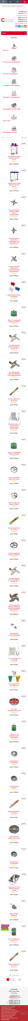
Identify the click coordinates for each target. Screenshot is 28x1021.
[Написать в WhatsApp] (22, 26)
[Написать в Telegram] (19, 26)
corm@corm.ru (23, 11)
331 (20, 979)
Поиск (2, 9)
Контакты (14, 993)
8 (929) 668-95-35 (22, 21)
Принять (23, 1013)
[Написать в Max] (16, 26)
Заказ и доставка (14, 991)
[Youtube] (25, 26)
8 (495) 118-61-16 (22, 17)
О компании (14, 989)
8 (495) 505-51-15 (22, 19)
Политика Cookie (5, 1019)
